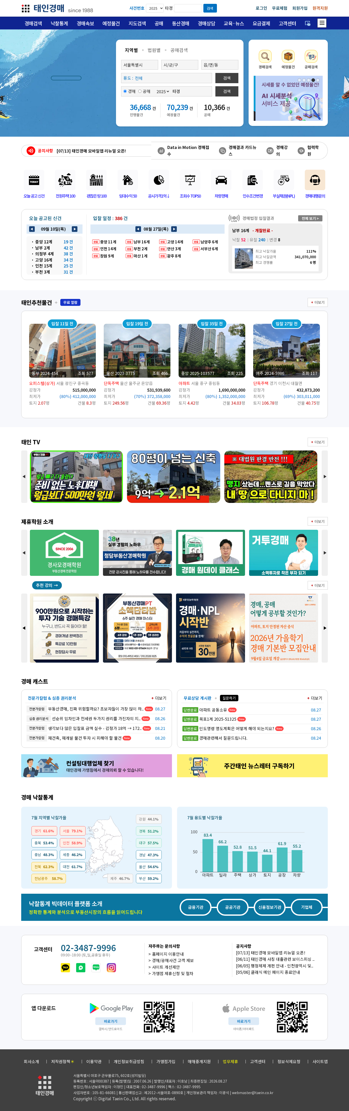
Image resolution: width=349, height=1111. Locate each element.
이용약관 (94, 1061)
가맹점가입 (166, 1061)
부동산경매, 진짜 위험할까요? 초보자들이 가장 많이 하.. (86, 709)
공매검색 (179, 50)
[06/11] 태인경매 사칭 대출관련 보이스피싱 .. (275, 959)
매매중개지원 (199, 1061)
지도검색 (137, 23)
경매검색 (33, 23)
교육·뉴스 (234, 23)
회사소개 (31, 1061)
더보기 (319, 302)
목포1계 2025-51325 (210, 719)
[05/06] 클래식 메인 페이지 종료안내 (268, 972)
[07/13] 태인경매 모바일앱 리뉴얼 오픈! (270, 953)
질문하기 (229, 697)
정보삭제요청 (288, 1061)
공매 (159, 23)
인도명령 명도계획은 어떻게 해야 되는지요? (229, 728)
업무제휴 (230, 1061)
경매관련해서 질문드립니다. (215, 738)
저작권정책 (62, 1061)
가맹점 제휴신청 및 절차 (172, 973)
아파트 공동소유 (205, 710)
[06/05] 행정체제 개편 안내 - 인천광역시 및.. (274, 966)
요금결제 (261, 23)
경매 (132, 91)
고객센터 (287, 23)
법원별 (154, 50)
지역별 (131, 50)
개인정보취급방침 (129, 1061)
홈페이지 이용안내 (168, 954)
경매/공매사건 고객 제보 (173, 960)
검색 (210, 8)
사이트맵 (320, 1061)
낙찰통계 (59, 23)
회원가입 (300, 8)
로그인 (261, 8)
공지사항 (45, 150)
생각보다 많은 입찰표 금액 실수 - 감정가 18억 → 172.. (85, 728)
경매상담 (206, 23)
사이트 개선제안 (166, 967)
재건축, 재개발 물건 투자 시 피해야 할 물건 (75, 738)
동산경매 (180, 23)
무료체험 (279, 8)
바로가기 (110, 1021)
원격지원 (320, 8)
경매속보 (85, 23)
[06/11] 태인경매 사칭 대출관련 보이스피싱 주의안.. (101, 151)
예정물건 (111, 23)
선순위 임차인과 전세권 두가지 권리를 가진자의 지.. (85, 718)
